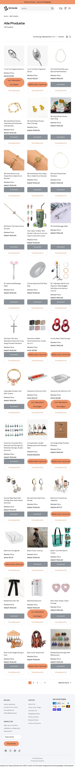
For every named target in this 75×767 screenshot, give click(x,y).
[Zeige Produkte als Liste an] (70, 37)
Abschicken (11, 743)
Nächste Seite (63, 683)
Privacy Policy (33, 717)
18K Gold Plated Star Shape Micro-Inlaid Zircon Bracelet (37, 175)
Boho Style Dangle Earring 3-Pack (14, 654)
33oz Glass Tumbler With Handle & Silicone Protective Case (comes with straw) (37, 233)
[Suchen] (52, 8)
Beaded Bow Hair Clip (11, 601)
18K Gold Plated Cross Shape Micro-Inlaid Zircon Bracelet (13, 176)
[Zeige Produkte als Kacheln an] (67, 37)
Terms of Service (34, 723)
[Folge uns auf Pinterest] (15, 751)
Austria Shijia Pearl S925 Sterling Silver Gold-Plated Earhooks (13, 500)
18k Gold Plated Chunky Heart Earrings (35, 122)
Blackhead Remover (34, 601)
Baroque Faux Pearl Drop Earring (36, 499)
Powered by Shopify (37, 761)
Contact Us (32, 711)
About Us (31, 704)
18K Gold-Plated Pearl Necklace (58, 175)
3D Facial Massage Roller (59, 226)
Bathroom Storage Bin (12, 551)
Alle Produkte (14, 16)
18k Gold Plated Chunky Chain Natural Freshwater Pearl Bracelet (13, 123)
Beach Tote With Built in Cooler (59, 552)
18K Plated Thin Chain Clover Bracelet (14, 227)
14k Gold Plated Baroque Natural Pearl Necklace (59, 70)
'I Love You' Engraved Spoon (14, 69)
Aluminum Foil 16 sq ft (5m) (36, 391)
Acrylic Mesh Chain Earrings (60, 338)
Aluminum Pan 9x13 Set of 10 (61, 391)
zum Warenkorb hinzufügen (14, 82)
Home (6, 16)
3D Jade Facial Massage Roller (12, 284)
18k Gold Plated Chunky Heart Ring (59, 117)
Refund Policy (33, 720)
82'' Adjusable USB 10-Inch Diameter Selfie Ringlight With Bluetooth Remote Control (60, 287)
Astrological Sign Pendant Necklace (60, 444)
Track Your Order (34, 707)
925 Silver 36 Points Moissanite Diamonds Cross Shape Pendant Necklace (14, 340)
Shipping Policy (34, 714)
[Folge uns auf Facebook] (6, 751)
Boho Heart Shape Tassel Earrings (59, 602)
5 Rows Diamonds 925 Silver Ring (37, 284)
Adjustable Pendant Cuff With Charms (12, 392)
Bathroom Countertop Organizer (59, 499)
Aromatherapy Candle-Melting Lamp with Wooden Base (37, 445)
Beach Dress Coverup (35, 551)
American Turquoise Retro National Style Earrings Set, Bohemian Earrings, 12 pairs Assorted (13, 446)
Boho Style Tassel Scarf (35, 653)
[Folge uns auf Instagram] (11, 751)
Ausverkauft (61, 84)
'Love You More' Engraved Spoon (36, 70)
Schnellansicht (14, 90)
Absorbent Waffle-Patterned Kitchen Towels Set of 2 (36, 340)
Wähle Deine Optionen (37, 84)
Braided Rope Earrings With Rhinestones (60, 654)
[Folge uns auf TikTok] (20, 751)
